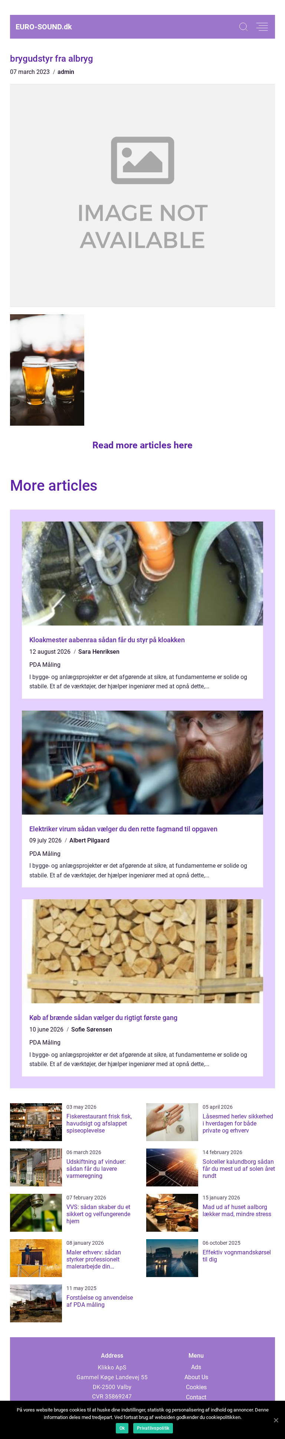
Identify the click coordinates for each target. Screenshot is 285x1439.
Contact (196, 1397)
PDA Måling (44, 664)
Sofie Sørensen (91, 1029)
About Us (196, 1377)
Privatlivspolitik (153, 1428)
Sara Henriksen (98, 651)
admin (66, 71)
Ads (196, 1367)
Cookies (196, 1387)
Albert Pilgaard (89, 840)
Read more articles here (142, 445)
